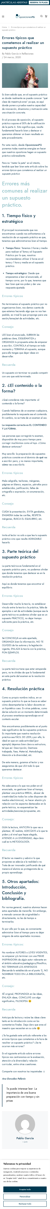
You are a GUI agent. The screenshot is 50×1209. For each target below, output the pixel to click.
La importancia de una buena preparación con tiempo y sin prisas (22, 1095)
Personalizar (25, 1196)
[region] (25, 1184)
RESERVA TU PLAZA (39, 2)
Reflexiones (27, 53)
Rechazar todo (25, 1203)
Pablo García (12, 53)
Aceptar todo (25, 1189)
